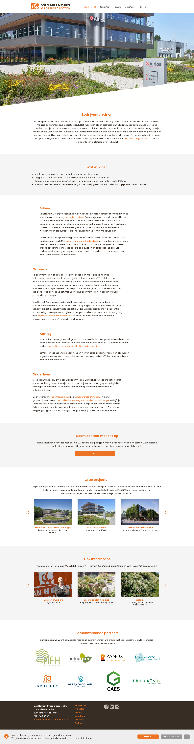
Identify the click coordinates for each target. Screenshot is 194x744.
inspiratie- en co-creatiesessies (55, 315)
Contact (95, 453)
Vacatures (130, 7)
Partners (79, 723)
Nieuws (117, 7)
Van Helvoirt (90, 7)
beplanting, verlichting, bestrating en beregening (73, 346)
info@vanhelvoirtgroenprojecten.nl (51, 719)
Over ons (144, 7)
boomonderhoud (61, 396)
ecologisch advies (74, 217)
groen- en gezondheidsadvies (82, 240)
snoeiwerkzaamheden (88, 396)
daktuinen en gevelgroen (137, 138)
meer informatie (171, 736)
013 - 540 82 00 (41, 716)
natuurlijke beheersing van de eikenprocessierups (83, 400)
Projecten (104, 7)
